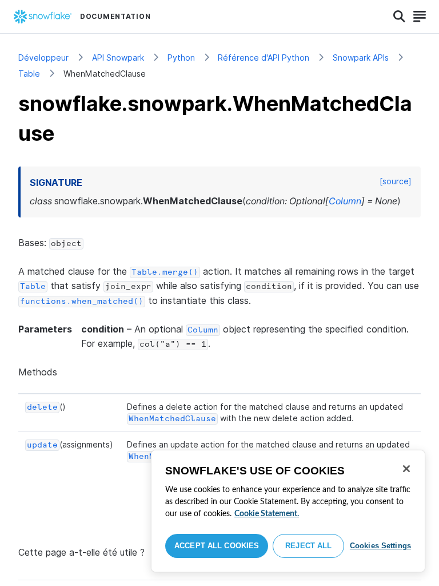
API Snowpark (118, 57)
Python (181, 57)
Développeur (43, 57)
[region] (288, 511)
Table (29, 73)
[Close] (406, 468)
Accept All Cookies (216, 545)
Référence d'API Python (263, 57)
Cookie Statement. (266, 514)
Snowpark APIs (361, 57)
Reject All (308, 545)
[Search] (399, 16)
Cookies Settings (380, 545)
